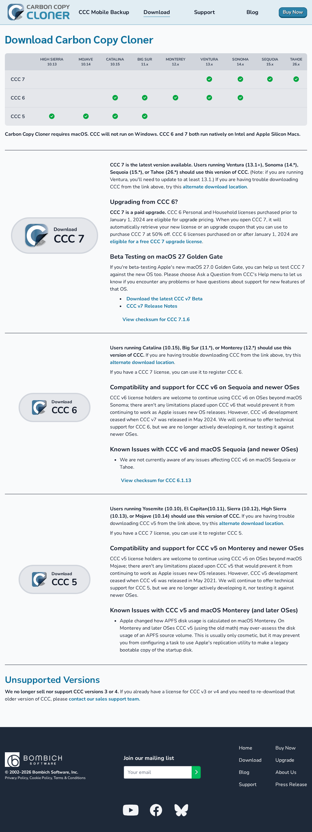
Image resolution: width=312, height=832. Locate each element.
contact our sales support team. (104, 699)
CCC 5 (18, 116)
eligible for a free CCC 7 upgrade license (156, 241)
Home (245, 748)
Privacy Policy (16, 777)
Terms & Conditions (70, 777)
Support (248, 784)
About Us (285, 772)
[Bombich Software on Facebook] (156, 809)
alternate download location (215, 187)
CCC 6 (18, 98)
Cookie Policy (41, 777)
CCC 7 (18, 79)
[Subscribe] (196, 772)
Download (250, 760)
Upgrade (284, 760)
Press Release (291, 784)
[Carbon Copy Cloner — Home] (39, 12)
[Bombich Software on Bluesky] (181, 809)
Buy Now (285, 748)
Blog (244, 772)
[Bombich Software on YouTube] (130, 809)
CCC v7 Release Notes (151, 306)
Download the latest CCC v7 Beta (164, 298)
